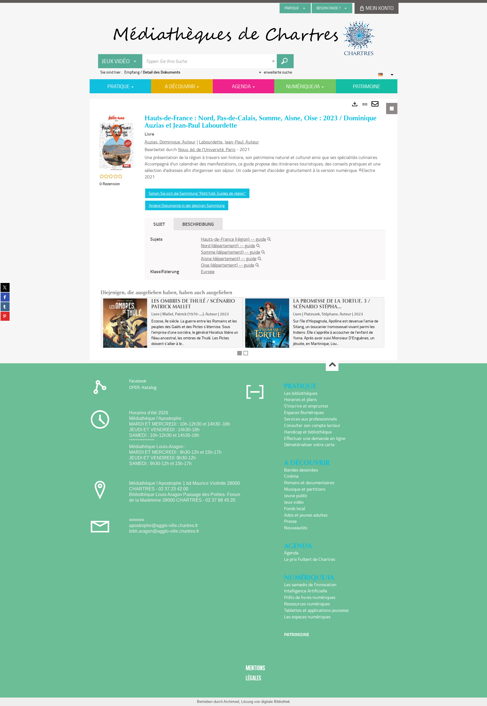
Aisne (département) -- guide (228, 258)
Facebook (138, 381)
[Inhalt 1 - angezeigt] (239, 353)
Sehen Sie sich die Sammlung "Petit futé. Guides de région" (197, 193)
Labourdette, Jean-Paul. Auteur (229, 142)
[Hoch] (332, 365)
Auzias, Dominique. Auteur (170, 142)
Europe (207, 271)
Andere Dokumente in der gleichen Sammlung (187, 205)
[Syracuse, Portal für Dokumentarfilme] (243, 38)
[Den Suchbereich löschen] (274, 61)
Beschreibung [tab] (198, 224)
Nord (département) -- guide (228, 245)
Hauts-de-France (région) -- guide (233, 239)
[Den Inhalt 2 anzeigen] (246, 353)
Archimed (231, 702)
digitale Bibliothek (275, 702)
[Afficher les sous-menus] (304, 8)
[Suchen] (269, 239)
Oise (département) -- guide (227, 265)
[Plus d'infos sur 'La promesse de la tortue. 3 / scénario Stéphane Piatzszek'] (267, 327)
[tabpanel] (243, 229)
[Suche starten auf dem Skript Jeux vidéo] (285, 61)
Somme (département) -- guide (230, 252)
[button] (116, 142)
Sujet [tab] (159, 224)
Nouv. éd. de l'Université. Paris (206, 149)
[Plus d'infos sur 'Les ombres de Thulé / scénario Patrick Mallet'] (125, 327)
